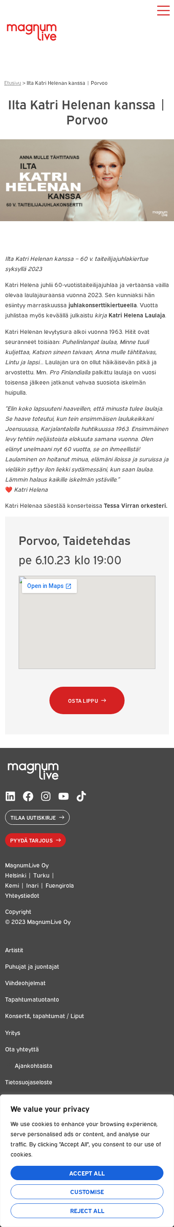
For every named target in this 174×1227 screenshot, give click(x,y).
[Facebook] (28, 796)
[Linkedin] (10, 796)
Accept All (87, 1173)
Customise (87, 1191)
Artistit (14, 949)
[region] (87, 1160)
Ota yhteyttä (22, 1049)
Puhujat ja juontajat (32, 966)
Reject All (87, 1210)
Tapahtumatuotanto (32, 999)
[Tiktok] (81, 796)
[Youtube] (63, 796)
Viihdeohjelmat (25, 982)
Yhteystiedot (22, 895)
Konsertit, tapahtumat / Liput (44, 1015)
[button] (87, 700)
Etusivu (12, 82)
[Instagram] (46, 796)
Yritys (12, 1032)
